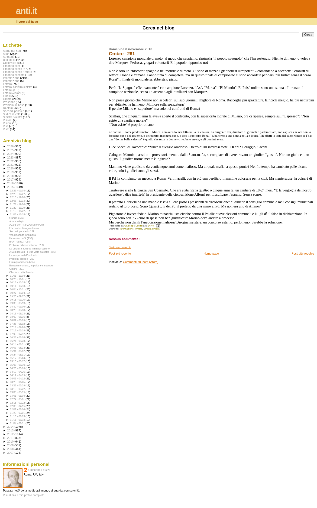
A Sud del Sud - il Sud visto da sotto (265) (32, 251)
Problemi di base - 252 (21, 258)
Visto (6, 129)
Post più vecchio (302, 253)
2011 (10, 437)
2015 (10, 186)
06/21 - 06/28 (18, 341)
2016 (10, 183)
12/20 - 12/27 (18, 194)
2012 (10, 434)
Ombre (138, 228)
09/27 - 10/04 (18, 292)
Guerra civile (16, 218)
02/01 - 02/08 (18, 409)
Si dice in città (11, 114)
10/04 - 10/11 (18, 289)
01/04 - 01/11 (18, 423)
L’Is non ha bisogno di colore (25, 228)
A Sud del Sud (12, 50)
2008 (10, 448)
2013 (10, 430)
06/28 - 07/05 (18, 337)
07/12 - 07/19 (18, 330)
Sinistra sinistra (152, 228)
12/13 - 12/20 (18, 197)
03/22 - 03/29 (18, 385)
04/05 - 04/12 (18, 378)
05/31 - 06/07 (18, 351)
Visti (5, 126)
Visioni (7, 123)
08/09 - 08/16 (18, 316)
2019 (10, 172)
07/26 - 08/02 (18, 323)
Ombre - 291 (16, 268)
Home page (211, 253)
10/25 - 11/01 (18, 279)
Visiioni (7, 120)
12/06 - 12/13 (18, 200)
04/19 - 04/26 (18, 371)
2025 (10, 150)
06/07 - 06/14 (18, 347)
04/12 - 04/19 (18, 375)
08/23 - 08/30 (18, 310)
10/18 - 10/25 (18, 282)
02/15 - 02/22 (18, 402)
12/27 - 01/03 (18, 190)
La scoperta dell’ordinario (23, 255)
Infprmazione (11, 80)
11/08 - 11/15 (18, 214)
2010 (10, 441)
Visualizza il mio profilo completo (23, 495)
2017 (10, 179)
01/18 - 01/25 (18, 416)
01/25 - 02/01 (18, 412)
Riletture (8, 108)
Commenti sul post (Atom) (140, 262)
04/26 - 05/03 (18, 368)
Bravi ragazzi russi (19, 241)
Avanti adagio (16, 221)
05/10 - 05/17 (18, 361)
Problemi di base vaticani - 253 (26, 245)
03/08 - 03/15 (18, 392)
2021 (10, 164)
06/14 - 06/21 (18, 344)
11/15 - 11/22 (18, 211)
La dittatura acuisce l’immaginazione (29, 248)
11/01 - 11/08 (18, 275)
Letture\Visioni (12, 92)
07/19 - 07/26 (18, 327)
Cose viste (9, 62)
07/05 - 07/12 (18, 334)
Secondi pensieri (13, 111)
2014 (10, 426)
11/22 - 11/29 (18, 207)
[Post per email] (158, 225)
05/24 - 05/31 (18, 354)
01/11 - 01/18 (18, 419)
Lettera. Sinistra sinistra (17, 86)
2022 (10, 161)
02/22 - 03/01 (18, 399)
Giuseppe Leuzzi (39, 470)
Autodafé (8, 56)
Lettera (7, 83)
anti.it (26, 11)
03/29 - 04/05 (18, 382)
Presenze (9, 102)
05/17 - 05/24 (18, 358)
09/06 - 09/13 (18, 303)
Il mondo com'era (14, 74)
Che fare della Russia (21, 272)
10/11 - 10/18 (18, 286)
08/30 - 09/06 (18, 306)
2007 (10, 452)
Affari (6, 53)
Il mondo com (11, 65)
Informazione (127, 228)
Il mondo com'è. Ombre (17, 71)
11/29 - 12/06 (18, 204)
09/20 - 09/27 (18, 296)
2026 (10, 146)
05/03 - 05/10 (18, 364)
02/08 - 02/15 (18, 406)
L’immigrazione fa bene (22, 262)
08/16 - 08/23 (18, 313)
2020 (10, 168)
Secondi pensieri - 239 (21, 231)
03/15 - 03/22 (18, 389)
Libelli (7, 95)
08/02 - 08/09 (18, 320)
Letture (7, 89)
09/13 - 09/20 (18, 299)
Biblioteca (9, 59)
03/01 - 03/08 (18, 395)
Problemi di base (13, 105)
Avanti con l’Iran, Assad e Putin (26, 224)
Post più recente (120, 253)
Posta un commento (120, 247)
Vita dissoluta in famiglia (22, 234)
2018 (10, 175)
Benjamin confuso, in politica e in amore (31, 265)
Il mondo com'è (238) (21, 238)
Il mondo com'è (12, 68)
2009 (10, 445)
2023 (10, 157)
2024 (10, 153)
